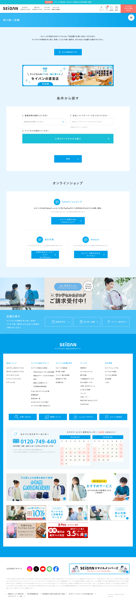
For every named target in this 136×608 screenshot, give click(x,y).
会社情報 (108, 363)
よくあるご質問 (85, 389)
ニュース (83, 393)
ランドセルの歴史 (111, 371)
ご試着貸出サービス (87, 379)
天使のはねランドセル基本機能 (43, 372)
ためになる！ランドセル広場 (40, 391)
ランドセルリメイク (86, 371)
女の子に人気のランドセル (15, 368)
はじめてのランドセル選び (40, 402)
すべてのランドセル (12, 375)
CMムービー (84, 397)
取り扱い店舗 (60, 371)
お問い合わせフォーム (87, 386)
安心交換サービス (86, 382)
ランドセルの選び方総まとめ (40, 406)
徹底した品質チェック (40, 383)
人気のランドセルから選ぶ (68, 139)
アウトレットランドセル (13, 379)
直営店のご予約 (61, 379)
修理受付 (83, 368)
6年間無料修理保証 (40, 386)
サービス (83, 363)
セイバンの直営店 (61, 368)
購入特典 (83, 375)
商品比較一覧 (35, 398)
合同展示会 (59, 382)
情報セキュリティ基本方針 (16, 593)
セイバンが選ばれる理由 (39, 368)
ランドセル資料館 (111, 375)
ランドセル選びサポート (40, 363)
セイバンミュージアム (112, 368)
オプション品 (10, 382)
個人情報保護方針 (33, 593)
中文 (21, 596)
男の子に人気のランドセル (15, 371)
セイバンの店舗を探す (64, 363)
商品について (11, 363)
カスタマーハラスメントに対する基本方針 (81, 593)
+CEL (107, 382)
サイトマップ (12, 596)
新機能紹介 (35, 395)
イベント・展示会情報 (62, 375)
